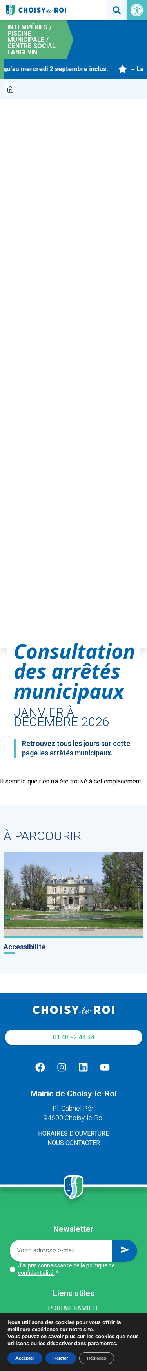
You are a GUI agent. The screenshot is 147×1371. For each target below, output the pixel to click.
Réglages (96, 1358)
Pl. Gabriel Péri (74, 1108)
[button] (137, 10)
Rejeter (60, 1358)
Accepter (24, 1358)
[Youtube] (105, 1067)
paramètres (102, 1343)
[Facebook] (40, 1067)
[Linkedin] (83, 1067)
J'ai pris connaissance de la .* (66, 1269)
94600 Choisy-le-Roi (74, 1118)
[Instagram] (62, 1067)
